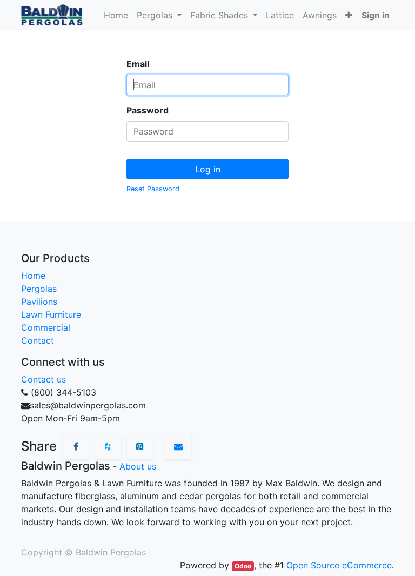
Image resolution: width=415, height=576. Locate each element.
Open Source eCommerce (339, 565)
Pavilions (39, 301)
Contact (37, 340)
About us (137, 466)
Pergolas (39, 288)
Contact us (43, 379)
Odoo (243, 566)
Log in (207, 169)
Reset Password (152, 189)
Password (147, 110)
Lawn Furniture (51, 314)
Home (33, 275)
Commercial (45, 327)
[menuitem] (115, 15)
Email (137, 63)
